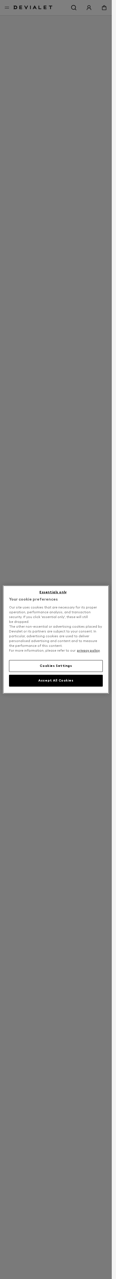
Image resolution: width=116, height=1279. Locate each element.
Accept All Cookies (55, 680)
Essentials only (53, 592)
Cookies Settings (56, 666)
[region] (56, 639)
